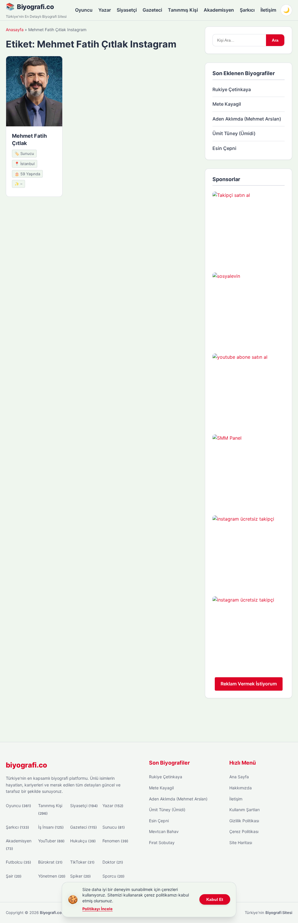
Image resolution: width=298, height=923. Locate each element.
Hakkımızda (240, 787)
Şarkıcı (247, 10)
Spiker (80, 876)
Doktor (112, 862)
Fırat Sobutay (162, 842)
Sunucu (113, 827)
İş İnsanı (51, 827)
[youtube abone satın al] (248, 389)
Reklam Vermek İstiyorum (249, 684)
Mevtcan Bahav (164, 831)
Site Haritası (240, 842)
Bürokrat (50, 862)
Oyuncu (84, 10)
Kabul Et (214, 899)
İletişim (268, 10)
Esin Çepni (224, 148)
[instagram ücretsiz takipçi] (248, 551)
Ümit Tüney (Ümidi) (234, 133)
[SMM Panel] (248, 470)
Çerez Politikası (243, 831)
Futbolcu (18, 862)
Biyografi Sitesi (278, 912)
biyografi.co (26, 765)
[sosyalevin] (248, 309)
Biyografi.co (35, 6)
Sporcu (113, 876)
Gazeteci (152, 10)
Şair (14, 876)
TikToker (82, 862)
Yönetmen (51, 876)
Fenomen (115, 840)
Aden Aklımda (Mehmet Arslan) (246, 119)
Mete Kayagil (226, 104)
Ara (275, 40)
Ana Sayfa (239, 776)
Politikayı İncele (97, 908)
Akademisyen (219, 10)
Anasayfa (15, 29)
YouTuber (51, 840)
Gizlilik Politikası (244, 820)
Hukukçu (83, 840)
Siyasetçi (127, 10)
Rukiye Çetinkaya (231, 89)
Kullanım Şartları (244, 809)
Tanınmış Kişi (183, 10)
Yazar (104, 10)
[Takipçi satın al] (248, 228)
